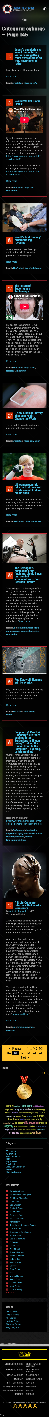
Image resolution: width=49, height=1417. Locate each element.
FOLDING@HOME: (9, 1386)
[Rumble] (35, 1406)
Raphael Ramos (17, 1256)
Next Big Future (12, 1321)
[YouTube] (30, 1406)
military (36, 631)
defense (8, 631)
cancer (27, 1113)
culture (40, 1113)
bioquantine (9, 1110)
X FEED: (9, 1375)
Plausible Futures (13, 1324)
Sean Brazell (17, 711)
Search (44, 1073)
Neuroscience (21, 1127)
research (20, 1130)
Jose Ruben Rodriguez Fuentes (23, 1225)
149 (40, 1053)
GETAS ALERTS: (31, 1369)
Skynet (9, 1169)
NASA (15, 1127)
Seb (14, 628)
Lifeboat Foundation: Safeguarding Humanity (18, 9)
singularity (28, 837)
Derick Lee (14, 1245)
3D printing (11, 1151)
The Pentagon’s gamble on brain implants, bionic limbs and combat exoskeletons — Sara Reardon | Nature (28, 575)
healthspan (13, 1119)
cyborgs (26, 83)
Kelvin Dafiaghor (17, 1218)
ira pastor (19, 1123)
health (31, 631)
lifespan (43, 1123)
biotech (29, 1109)
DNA (8, 1159)
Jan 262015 (10, 905)
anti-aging (27, 1106)
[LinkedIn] (25, 1406)
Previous (16, 1048)
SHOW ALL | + (10, 1292)
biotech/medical (30, 268)
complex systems (12, 833)
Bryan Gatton (17, 83)
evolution (27, 833)
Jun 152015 (10, 681)
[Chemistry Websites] (24, 1088)
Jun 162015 (10, 575)
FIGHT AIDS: (11, 1383)
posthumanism (19, 837)
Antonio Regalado (18, 911)
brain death (22, 1113)
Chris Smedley (16, 1289)
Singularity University (15, 1167)
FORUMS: (18, 1394)
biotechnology (39, 1109)
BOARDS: (29, 1379)
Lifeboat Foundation (19, 1402)
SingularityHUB (12, 1327)
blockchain (15, 1113)
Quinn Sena (15, 1201)
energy (32, 441)
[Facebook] (15, 1406)
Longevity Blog (12, 1315)
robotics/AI (33, 83)
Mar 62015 (10, 742)
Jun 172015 (10, 489)
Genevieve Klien (17, 1191)
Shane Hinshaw (17, 1252)
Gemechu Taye (16, 1215)
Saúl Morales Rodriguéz (20, 1195)
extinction (18, 1116)
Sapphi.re (43, 1402)
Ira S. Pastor (15, 1286)
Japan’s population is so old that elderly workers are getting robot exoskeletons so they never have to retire (28, 56)
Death (43, 1113)
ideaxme (27, 1120)
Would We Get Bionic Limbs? (27, 103)
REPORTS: (29, 1383)
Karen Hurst (15, 1222)
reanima (32, 1126)
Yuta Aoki (14, 1242)
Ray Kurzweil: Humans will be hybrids (28, 681)
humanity (22, 1120)
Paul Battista (15, 1211)
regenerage (41, 1126)
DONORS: (16, 1379)
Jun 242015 (10, 416)
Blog (24, 20)
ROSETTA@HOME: (8, 1390)
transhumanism (11, 190)
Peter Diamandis (13, 1156)
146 (22, 1053)
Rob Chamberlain (18, 830)
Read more (11, 76)
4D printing (11, 1154)
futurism (32, 367)
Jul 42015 (9, 103)
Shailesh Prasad (17, 1208)
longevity (8, 1126)
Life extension (31, 1123)
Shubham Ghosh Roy (19, 1198)
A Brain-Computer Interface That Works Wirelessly (28, 905)
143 (41, 1048)
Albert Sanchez (18, 268)
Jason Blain (15, 1279)
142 (35, 1048)
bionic (19, 628)
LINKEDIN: (9, 1369)
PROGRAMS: (30, 1386)
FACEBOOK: (8, 1364)
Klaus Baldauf (16, 1235)
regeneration (11, 1129)
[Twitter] (20, 1406)
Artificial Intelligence (38, 1106)
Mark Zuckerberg (13, 1172)
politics (26, 1127)
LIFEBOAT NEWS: (31, 1364)
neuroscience (10, 371)
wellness (36, 1132)
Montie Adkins (16, 1283)
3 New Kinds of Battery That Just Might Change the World (29, 416)
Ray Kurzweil (11, 1161)
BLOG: (28, 1375)
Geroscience (11, 1311)
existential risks (10, 1117)
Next (23, 1057)
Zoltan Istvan (17, 187)
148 (34, 1053)
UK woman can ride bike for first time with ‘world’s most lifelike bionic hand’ (28, 489)
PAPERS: (29, 1390)
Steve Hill (14, 1266)
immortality (36, 1119)
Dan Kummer (15, 1228)
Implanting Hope (20, 1014)
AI (13, 1106)
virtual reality (21, 840)
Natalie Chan (15, 1259)
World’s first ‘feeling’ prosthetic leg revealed (28, 240)
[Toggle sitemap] (39, 8)
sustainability (41, 1130)
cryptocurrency (34, 1113)
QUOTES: (29, 1394)
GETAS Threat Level (24, 1354)
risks (24, 1130)
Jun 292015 (10, 288)
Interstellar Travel (8, 1123)
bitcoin (8, 1112)
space (34, 1130)
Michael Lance (16, 1276)
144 (9, 1053)
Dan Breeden (15, 1205)
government (25, 631)
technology (14, 1133)
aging (8, 1106)
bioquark (19, 1109)
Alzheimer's (17, 1106)
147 (28, 1053)
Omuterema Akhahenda (20, 1232)
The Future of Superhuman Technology (23, 288)
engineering (16, 631)
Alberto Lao (15, 1249)
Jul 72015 (9, 57)
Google (34, 1116)
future (24, 1116)
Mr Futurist (11, 1318)
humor (32, 187)
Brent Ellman (15, 1269)
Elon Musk (10, 1164)
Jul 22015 (9, 240)
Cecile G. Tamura (17, 1239)
